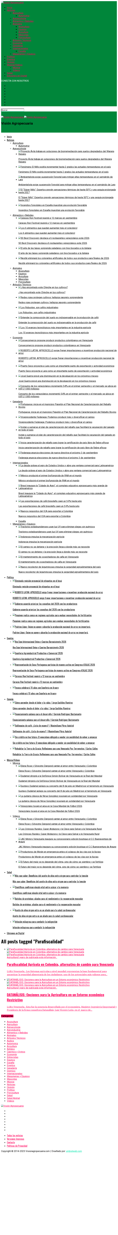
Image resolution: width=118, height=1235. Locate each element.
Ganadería (18, 45)
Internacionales (20, 48)
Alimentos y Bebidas (23, 21)
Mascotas (23, 34)
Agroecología (19, 18)
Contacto (11, 1142)
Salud (10, 73)
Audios (10, 1040)
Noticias (11, 10)
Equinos (22, 29)
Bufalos (11, 1049)
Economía (17, 43)
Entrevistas (12, 1057)
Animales (17, 24)
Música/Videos (14, 64)
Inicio (9, 7)
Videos (16, 70)
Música (16, 67)
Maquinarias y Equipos (24, 54)
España (22, 51)
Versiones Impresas (15, 1139)
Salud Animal (13, 1098)
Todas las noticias (15, 1135)
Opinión (11, 62)
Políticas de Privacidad (17, 1146)
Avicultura (23, 32)
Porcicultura (24, 37)
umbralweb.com (74, 1151)
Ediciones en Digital (17, 75)
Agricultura (18, 13)
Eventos (11, 59)
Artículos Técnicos (22, 40)
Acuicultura (23, 26)
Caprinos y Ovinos (16, 1051)
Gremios (11, 1071)
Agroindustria (13, 1030)
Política (11, 56)
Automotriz (23, 15)
